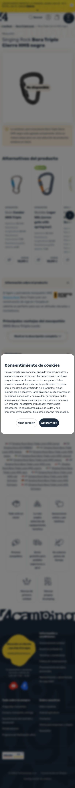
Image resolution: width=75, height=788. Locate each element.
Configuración (26, 422)
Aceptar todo (49, 422)
